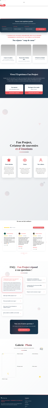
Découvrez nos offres (34, 92)
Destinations (27, 404)
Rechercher (42, 29)
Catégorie (15, 26)
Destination (26, 26)
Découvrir (8, 54)
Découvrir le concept (14, 92)
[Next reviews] (46, 242)
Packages (26, 402)
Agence (26, 406)
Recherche (4, 26)
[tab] (21, 253)
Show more (6, 246)
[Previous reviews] (1, 242)
